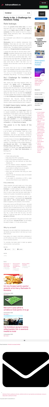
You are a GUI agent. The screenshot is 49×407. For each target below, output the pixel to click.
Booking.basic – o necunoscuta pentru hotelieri (7, 265)
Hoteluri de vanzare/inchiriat (14, 344)
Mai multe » (6, 294)
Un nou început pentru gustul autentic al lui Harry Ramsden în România (17, 288)
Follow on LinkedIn (41, 18)
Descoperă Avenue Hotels (40, 62)
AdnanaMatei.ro (13, 5)
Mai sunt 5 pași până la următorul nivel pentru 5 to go (16, 309)
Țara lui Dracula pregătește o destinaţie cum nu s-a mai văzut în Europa (40, 147)
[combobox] (36, 13)
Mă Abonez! (39, 100)
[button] (28, 13)
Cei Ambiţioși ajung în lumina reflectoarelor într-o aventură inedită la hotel (16, 329)
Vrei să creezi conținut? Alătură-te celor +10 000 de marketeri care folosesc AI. (39, 82)
